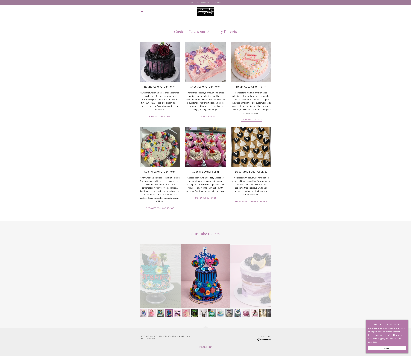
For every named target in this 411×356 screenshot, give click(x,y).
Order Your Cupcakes (205, 198)
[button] (142, 11)
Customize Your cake (205, 116)
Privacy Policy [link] (205, 347)
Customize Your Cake (159, 116)
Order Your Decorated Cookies (251, 201)
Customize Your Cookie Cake (160, 208)
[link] (205, 11)
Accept (387, 348)
